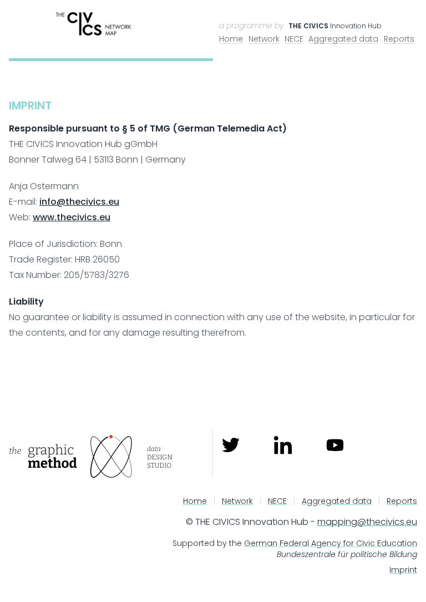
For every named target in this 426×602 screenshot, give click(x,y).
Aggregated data (343, 38)
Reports (399, 38)
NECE (294, 38)
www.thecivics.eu (71, 217)
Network (264, 38)
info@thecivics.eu (79, 201)
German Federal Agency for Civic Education (330, 543)
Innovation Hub (335, 26)
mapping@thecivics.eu (367, 521)
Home (231, 38)
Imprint (403, 569)
